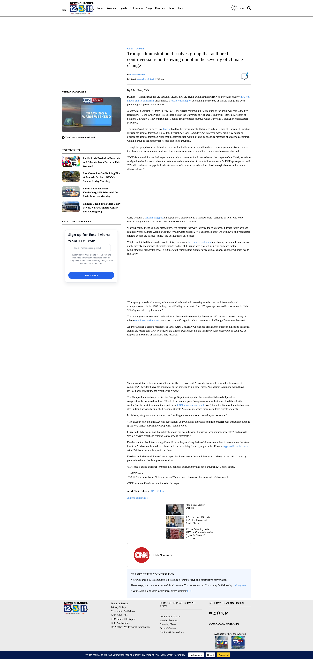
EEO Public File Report (123, 619)
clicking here (239, 585)
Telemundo (136, 8)
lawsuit (167, 129)
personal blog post (154, 217)
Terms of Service (119, 603)
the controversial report (200, 242)
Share (171, 8)
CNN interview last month (190, 405)
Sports (123, 8)
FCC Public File (119, 615)
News (100, 8)
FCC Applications (120, 623)
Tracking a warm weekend (80, 137)
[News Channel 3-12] (82, 8)
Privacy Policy (118, 607)
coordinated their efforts (146, 320)
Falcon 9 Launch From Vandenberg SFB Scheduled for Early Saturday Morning (100, 192)
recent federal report (181, 100)
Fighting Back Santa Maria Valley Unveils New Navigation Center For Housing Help (101, 207)
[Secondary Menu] (66, 8)
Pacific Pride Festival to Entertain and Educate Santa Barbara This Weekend (101, 162)
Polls (180, 8)
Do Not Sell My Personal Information (130, 627)
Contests (159, 8)
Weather (111, 8)
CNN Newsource (137, 74)
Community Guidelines (123, 611)
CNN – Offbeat (156, 491)
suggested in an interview (236, 446)
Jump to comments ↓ (137, 497)
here (189, 590)
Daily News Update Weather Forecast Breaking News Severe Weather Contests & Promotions (172, 624)
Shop (149, 8)
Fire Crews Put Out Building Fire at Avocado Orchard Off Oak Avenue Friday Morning (101, 177)
